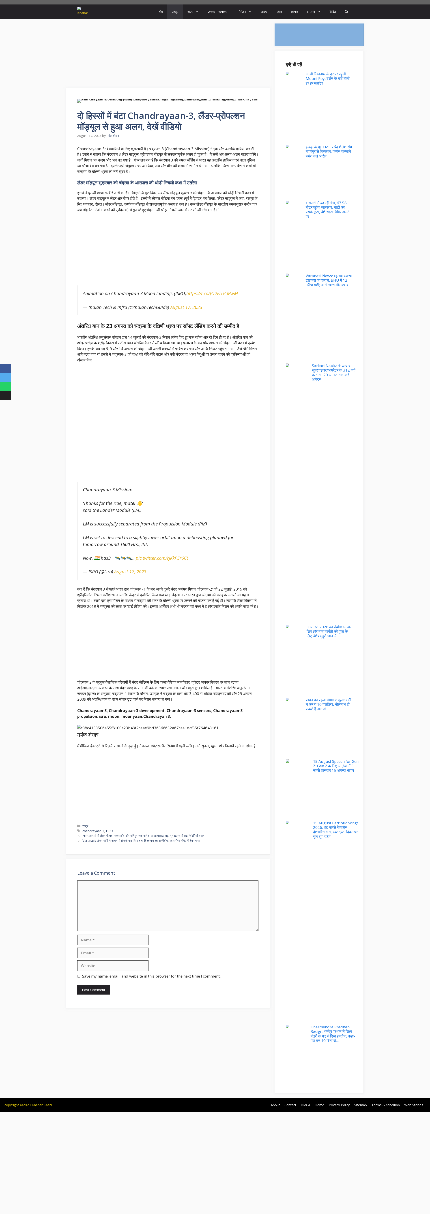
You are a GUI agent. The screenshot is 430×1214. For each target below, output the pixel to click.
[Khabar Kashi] (82, 11)
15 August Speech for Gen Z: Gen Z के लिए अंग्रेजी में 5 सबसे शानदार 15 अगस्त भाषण (336, 766)
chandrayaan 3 (93, 825)
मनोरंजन (241, 11)
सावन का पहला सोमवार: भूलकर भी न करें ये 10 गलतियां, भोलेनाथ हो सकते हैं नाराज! (328, 704)
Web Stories (217, 11)
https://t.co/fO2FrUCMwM (212, 290)
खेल (279, 11)
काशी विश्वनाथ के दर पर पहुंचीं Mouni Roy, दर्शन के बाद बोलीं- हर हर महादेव (328, 78)
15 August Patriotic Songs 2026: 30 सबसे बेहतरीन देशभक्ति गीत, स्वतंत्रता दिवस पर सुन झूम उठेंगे (336, 829)
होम (161, 11)
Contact (290, 1105)
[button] (346, 11)
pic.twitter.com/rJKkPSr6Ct (162, 552)
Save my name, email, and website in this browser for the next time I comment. (151, 970)
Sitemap (360, 1105)
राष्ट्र (175, 11)
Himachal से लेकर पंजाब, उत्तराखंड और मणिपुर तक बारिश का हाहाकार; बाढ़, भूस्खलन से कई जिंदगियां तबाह (143, 830)
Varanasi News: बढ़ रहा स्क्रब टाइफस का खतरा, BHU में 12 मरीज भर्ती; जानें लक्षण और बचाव (329, 280)
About (275, 1105)
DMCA (305, 1105)
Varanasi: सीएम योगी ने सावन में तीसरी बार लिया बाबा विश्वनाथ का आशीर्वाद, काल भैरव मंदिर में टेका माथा (141, 835)
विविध (332, 11)
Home (319, 1105)
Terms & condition (385, 1105)
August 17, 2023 (186, 304)
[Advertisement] (168, 54)
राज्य (190, 11)
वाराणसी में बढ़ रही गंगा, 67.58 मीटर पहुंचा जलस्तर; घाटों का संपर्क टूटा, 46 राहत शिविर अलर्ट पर (328, 209)
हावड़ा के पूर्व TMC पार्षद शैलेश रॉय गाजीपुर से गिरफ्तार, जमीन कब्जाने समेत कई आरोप (329, 151)
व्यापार (294, 11)
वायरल (311, 11)
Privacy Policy (339, 1105)
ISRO (109, 825)
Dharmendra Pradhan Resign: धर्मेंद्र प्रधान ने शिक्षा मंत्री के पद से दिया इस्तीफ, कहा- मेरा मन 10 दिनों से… (333, 1033)
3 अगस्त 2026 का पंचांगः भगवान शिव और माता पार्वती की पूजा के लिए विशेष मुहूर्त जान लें (329, 631)
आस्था (264, 11)
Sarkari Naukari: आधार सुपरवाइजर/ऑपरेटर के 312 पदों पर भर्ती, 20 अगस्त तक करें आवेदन (333, 372)
